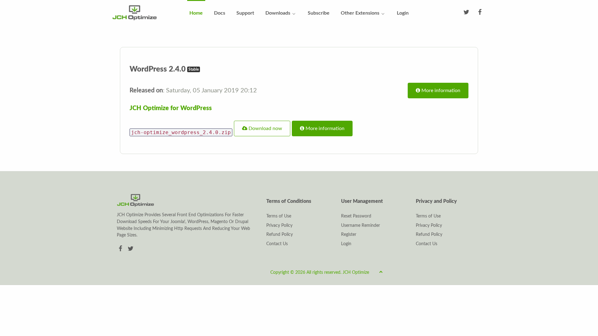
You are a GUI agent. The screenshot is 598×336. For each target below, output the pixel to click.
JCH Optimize (356, 272)
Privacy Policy (279, 225)
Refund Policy (279, 234)
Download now (264, 128)
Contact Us (277, 244)
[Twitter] (131, 249)
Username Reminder (360, 225)
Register (348, 234)
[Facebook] (121, 249)
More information (440, 90)
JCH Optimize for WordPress (171, 108)
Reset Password (356, 216)
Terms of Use (278, 216)
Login (346, 244)
